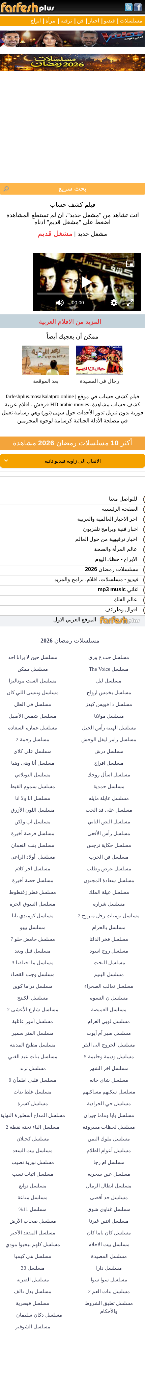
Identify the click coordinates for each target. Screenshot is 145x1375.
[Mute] (27, 1367)
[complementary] (72, 687)
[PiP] (134, 11)
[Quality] (118, 1367)
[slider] (72, 1358)
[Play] (72, 687)
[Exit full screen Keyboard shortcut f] (134, 1367)
